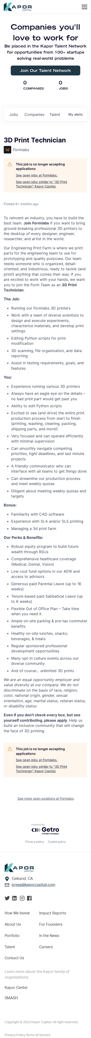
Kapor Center (16, 988)
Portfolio (12, 936)
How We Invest (17, 913)
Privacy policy (34, 841)
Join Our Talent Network (45, 70)
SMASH (11, 998)
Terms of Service (38, 1035)
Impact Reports (52, 913)
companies (34, 114)
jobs (13, 114)
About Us (13, 924)
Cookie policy (57, 841)
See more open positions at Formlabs (46, 798)
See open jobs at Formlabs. (37, 175)
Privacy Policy (15, 1035)
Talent (10, 947)
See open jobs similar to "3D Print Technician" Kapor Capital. (41, 184)
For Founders (50, 924)
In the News (49, 936)
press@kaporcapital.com (33, 885)
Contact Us (14, 958)
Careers (46, 947)
